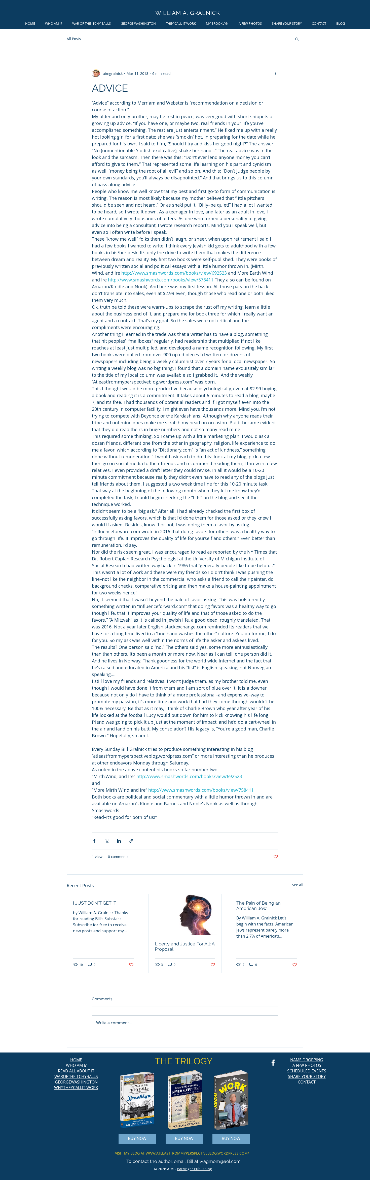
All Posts (74, 38)
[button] (296, 39)
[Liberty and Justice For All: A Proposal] (185, 914)
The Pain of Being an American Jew (258, 905)
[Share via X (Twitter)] (106, 841)
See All (297, 884)
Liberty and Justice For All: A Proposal (184, 946)
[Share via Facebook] (94, 841)
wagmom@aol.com (220, 1161)
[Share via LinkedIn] (119, 841)
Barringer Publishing (194, 1168)
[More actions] (275, 73)
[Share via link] (131, 841)
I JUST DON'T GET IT (94, 903)
